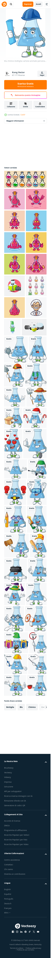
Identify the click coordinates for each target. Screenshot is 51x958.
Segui (42, 75)
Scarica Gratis (25, 84)
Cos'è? (23, 115)
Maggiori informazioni (15, 121)
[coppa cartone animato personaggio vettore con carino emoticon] (25, 179)
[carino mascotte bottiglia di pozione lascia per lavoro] (14, 372)
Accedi (38, 4)
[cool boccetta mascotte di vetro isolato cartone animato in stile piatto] (14, 264)
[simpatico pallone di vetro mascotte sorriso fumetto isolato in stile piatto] (14, 199)
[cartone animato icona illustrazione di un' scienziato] (14, 437)
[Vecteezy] (4, 4)
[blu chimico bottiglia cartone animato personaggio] (16, 480)
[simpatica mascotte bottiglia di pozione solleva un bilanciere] (16, 457)
